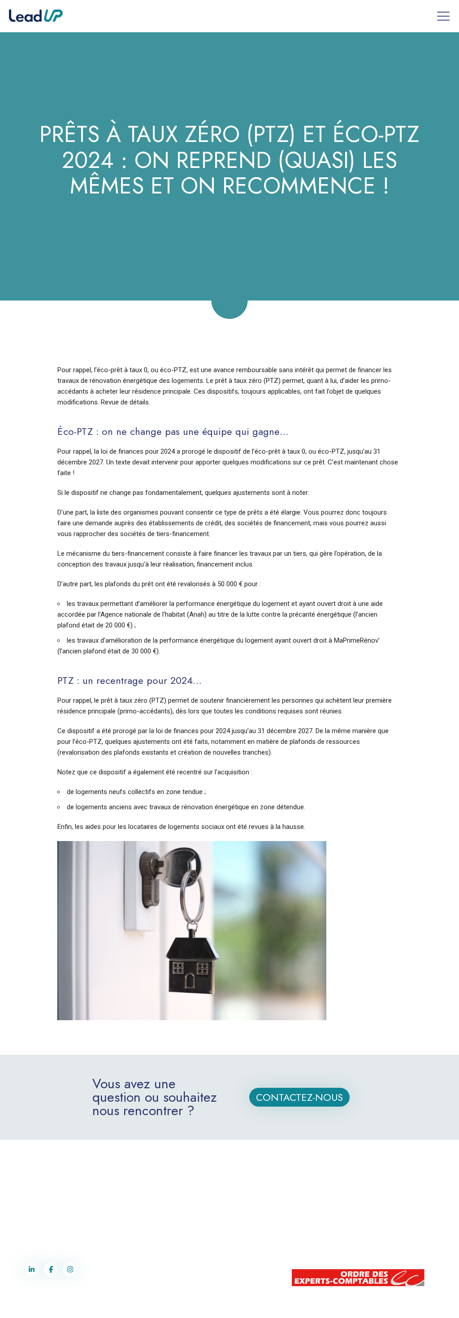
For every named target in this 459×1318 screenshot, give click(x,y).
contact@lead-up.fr (49, 1227)
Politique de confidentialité (270, 1304)
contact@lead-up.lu (365, 1218)
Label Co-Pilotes (216, 1304)
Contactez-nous (299, 1097)
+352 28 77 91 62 (365, 1199)
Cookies (315, 1304)
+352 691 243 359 (367, 1209)
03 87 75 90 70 (46, 1218)
